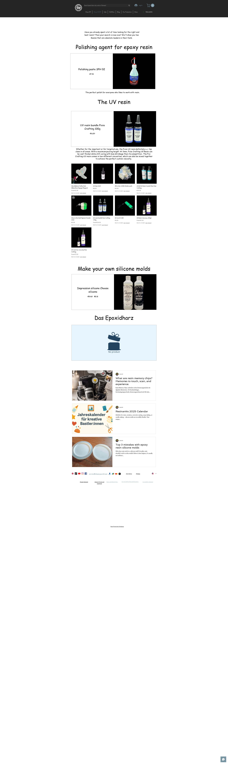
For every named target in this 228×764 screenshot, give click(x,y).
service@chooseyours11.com (98, 474)
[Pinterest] (73, 473)
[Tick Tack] (76, 473)
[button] (151, 5)
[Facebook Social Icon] (86, 473)
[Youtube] (79, 473)
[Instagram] (82, 473)
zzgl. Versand (83, 193)
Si (126, 474)
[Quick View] (81, 174)
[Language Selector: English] (154, 474)
